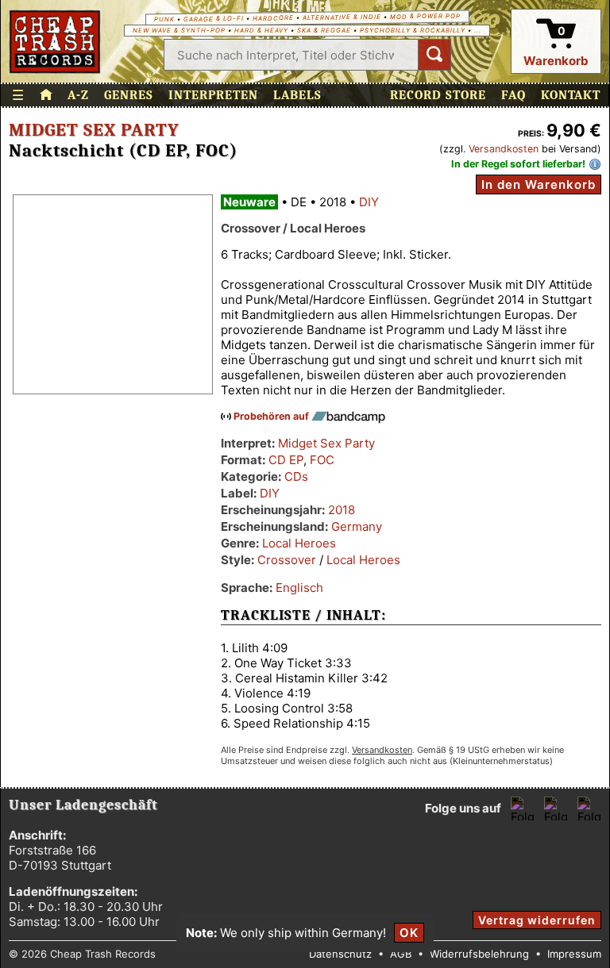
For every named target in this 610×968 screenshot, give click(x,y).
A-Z (78, 95)
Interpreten (213, 95)
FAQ (513, 95)
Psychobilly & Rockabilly (412, 30)
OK (409, 932)
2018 (341, 509)
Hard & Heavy (261, 30)
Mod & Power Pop (424, 16)
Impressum (574, 953)
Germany (356, 526)
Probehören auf (272, 416)
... (477, 30)
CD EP (285, 459)
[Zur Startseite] (46, 95)
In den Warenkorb (538, 184)
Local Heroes (299, 543)
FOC (322, 459)
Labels (297, 95)
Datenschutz (340, 953)
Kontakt (570, 95)
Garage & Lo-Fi (213, 19)
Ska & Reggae (324, 30)
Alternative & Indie (341, 17)
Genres (128, 95)
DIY (369, 201)
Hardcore (272, 18)
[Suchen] (434, 55)
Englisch (299, 587)
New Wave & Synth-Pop (179, 30)
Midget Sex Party (94, 130)
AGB (400, 953)
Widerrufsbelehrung (479, 953)
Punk (163, 19)
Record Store (438, 95)
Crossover (286, 559)
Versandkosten (504, 149)
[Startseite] (55, 41)
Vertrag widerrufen (537, 920)
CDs (296, 476)
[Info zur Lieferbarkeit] (595, 164)
